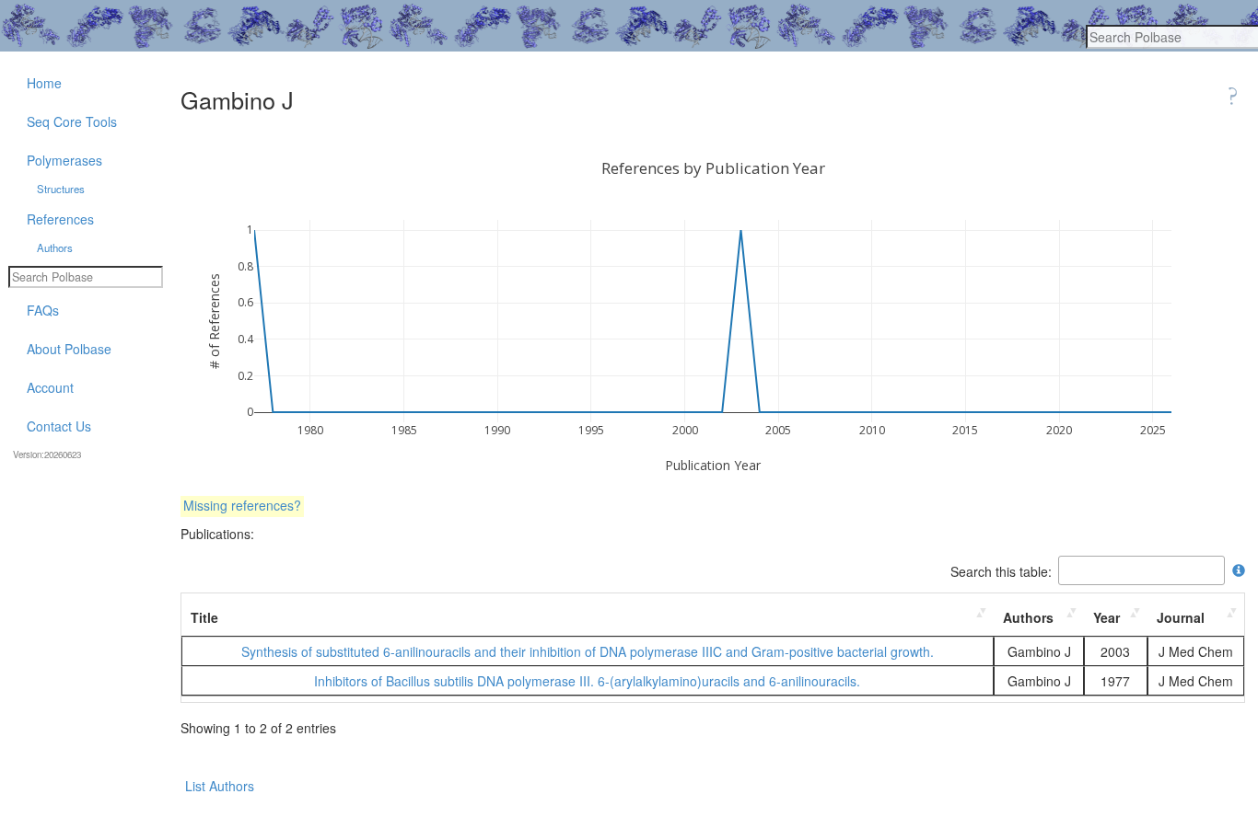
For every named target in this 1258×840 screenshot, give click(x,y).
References (60, 219)
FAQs (43, 310)
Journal (1181, 617)
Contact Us (59, 426)
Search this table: (1001, 570)
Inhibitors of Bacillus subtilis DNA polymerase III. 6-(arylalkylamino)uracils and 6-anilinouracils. (587, 681)
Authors (1028, 617)
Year (1106, 617)
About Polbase (69, 348)
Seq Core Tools (72, 121)
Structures (61, 188)
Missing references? (242, 505)
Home (44, 83)
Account (50, 387)
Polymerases (64, 160)
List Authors (219, 786)
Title (204, 617)
